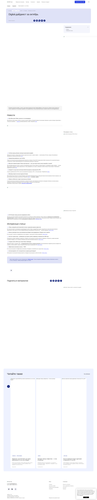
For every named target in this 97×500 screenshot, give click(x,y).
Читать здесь (51, 230)
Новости (67, 29)
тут (22, 156)
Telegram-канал (30, 269)
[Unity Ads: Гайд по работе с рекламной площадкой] (77, 325)
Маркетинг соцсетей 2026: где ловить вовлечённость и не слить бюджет (21, 459)
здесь (48, 171)
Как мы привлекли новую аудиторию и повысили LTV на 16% (72, 459)
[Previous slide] (8, 386)
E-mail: (12, 483)
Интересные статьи (69, 30)
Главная (8, 5)
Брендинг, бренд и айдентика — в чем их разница (47, 459)
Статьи (18, 10)
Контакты (64, 487)
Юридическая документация (54, 497)
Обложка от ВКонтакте (27, 183)
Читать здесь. (40, 239)
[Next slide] (88, 386)
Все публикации (87, 373)
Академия (14, 5)
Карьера (64, 488)
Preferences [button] (81, 495)
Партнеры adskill (52, 485)
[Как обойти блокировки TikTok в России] (77, 171)
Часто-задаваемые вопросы (68, 485)
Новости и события (66, 484)
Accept (86, 497)
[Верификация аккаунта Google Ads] (77, 248)
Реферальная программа (54, 487)
